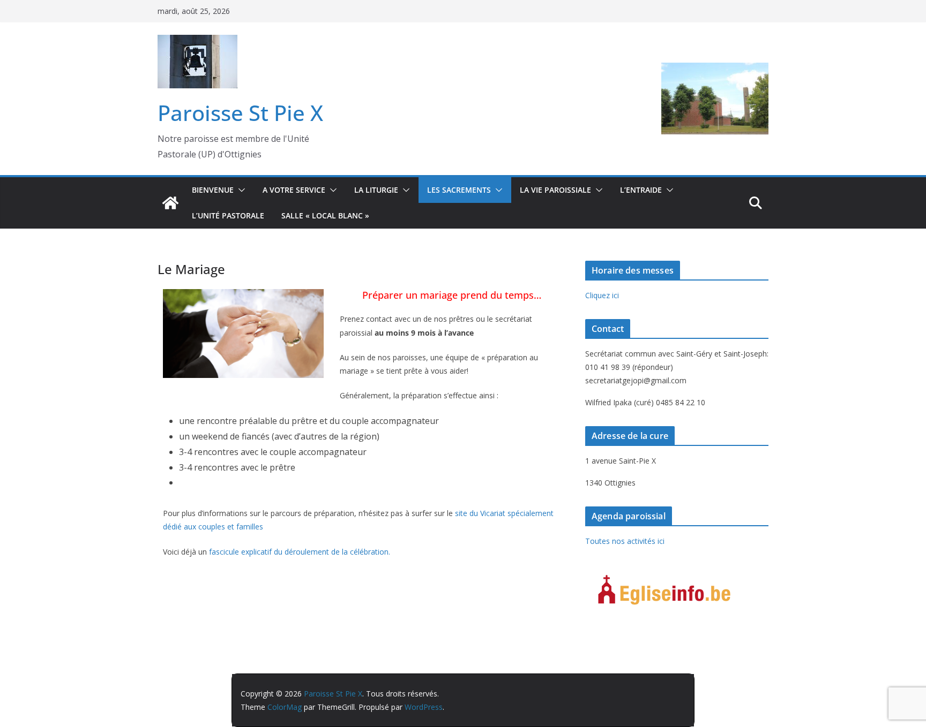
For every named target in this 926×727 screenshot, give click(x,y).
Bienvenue (213, 190)
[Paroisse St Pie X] (170, 203)
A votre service (294, 190)
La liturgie (376, 190)
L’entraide (641, 190)
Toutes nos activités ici (624, 541)
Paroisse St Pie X (240, 112)
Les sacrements (459, 190)
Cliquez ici (602, 295)
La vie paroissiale (555, 190)
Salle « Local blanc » (325, 215)
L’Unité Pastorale (228, 215)
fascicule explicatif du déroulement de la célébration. (299, 552)
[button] (239, 190)
